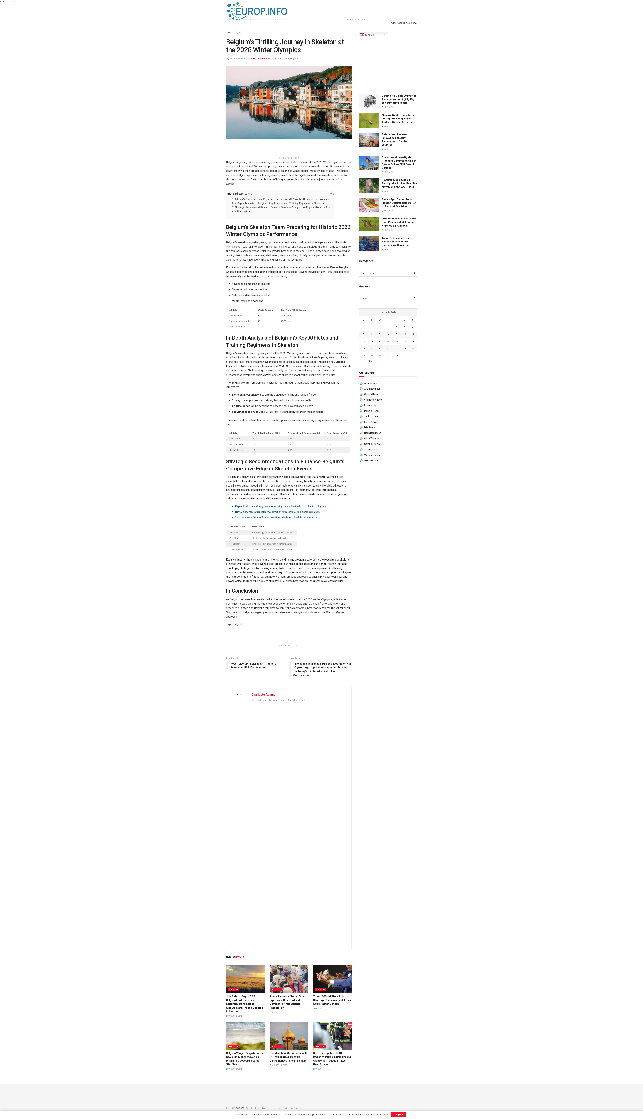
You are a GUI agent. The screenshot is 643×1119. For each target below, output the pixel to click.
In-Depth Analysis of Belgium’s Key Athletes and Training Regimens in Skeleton (279, 203)
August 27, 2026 (235, 1016)
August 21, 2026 (235, 1069)
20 (372, 348)
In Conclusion (242, 211)
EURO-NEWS (370, 422)
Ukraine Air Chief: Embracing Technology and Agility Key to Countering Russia (399, 99)
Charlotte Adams (258, 58)
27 (372, 355)
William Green (371, 460)
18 (413, 341)
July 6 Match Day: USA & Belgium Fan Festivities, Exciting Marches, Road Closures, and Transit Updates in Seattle (244, 1004)
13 (372, 341)
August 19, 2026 (279, 1065)
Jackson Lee (371, 416)
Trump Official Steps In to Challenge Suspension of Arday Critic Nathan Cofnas (332, 1000)
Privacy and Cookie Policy (375, 1114)
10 (404, 334)
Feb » (369, 361)
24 (404, 348)
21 (380, 348)
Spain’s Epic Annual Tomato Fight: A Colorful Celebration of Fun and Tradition (399, 203)
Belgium (238, 32)
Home (228, 32)
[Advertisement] (356, 8)
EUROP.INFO (238, 1108)
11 (413, 334)
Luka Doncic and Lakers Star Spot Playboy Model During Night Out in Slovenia (399, 222)
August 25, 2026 (279, 1012)
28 (380, 355)
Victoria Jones (372, 455)
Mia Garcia (369, 427)
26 (363, 355)
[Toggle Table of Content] (330, 194)
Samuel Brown (372, 444)
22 (388, 348)
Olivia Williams (371, 438)
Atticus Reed (371, 383)
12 (363, 341)
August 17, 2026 (322, 1069)
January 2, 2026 (279, 58)
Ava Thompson (372, 388)
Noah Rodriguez (372, 433)
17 (404, 341)
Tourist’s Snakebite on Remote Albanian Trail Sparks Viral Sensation (395, 242)
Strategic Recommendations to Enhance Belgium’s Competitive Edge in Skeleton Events (284, 207)
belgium (238, 624)
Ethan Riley (370, 405)
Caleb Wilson (371, 394)
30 (396, 355)
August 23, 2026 (322, 1009)
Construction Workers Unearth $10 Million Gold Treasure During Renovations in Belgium (288, 1057)
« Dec (362, 361)
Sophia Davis (371, 449)
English (369, 34)
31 (404, 355)
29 (388, 355)
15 (388, 341)
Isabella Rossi (371, 410)
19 (363, 348)
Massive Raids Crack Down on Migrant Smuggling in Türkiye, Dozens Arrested (398, 119)
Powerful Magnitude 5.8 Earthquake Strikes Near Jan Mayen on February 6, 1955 (399, 183)
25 (413, 348)
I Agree (398, 1114)
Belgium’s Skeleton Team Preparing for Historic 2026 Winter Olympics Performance (281, 199)
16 (396, 341)
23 (396, 348)
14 (380, 341)
